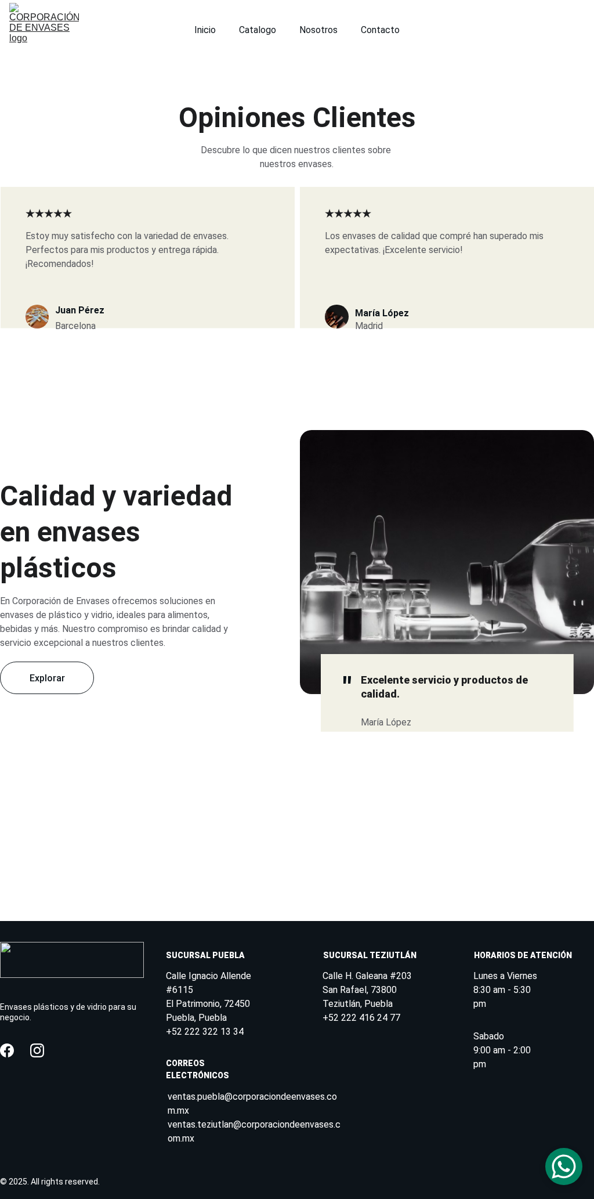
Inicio (205, 29)
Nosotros (318, 29)
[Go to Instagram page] (37, 1050)
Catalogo (257, 29)
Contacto (380, 29)
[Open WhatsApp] (563, 1166)
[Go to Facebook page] (7, 1050)
